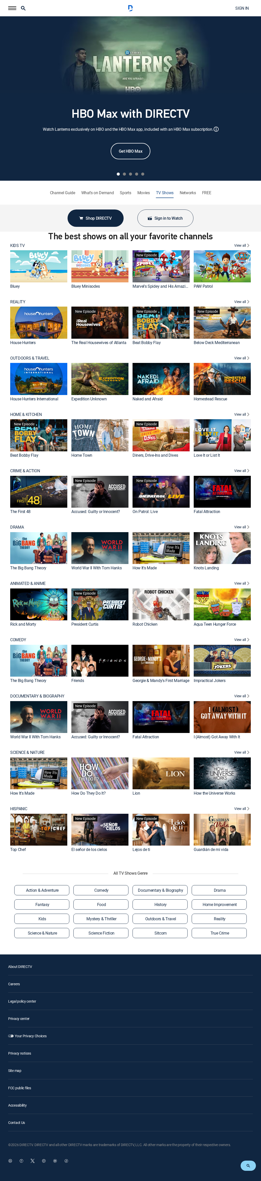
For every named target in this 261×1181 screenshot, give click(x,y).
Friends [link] (77, 680)
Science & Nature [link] (42, 933)
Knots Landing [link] (206, 568)
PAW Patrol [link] (203, 286)
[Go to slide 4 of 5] (136, 174)
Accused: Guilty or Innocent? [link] (95, 511)
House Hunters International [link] (34, 399)
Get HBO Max (130, 151)
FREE (206, 192)
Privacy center (19, 1018)
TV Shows (165, 192)
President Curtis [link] (84, 624)
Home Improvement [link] (220, 904)
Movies (143, 192)
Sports (125, 192)
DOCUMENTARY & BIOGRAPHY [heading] (37, 696)
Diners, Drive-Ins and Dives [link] (155, 455)
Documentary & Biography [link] (160, 890)
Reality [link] (220, 919)
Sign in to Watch (168, 218)
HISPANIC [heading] (18, 808)
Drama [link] (220, 890)
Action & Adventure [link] (42, 890)
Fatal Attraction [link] (207, 511)
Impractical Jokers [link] (209, 680)
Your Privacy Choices (30, 1035)
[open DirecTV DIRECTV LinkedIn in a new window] (10, 1161)
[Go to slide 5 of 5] (142, 174)
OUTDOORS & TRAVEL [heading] (29, 358)
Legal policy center (22, 1001)
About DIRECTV (20, 966)
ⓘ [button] (216, 129)
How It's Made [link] (145, 568)
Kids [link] (42, 919)
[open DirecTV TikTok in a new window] (66, 1161)
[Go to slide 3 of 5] (130, 174)
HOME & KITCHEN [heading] (26, 414)
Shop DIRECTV (98, 218)
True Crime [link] (220, 933)
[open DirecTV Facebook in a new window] (21, 1161)
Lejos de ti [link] (141, 849)
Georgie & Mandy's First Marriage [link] (161, 680)
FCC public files (19, 1087)
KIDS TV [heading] (17, 245)
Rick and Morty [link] (23, 624)
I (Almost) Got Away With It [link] (217, 737)
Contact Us (16, 1122)
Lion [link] (136, 793)
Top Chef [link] (18, 849)
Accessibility (17, 1105)
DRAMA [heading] (17, 527)
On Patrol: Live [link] (145, 511)
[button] (12, 8)
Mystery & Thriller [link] (101, 919)
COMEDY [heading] (18, 639)
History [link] (160, 904)
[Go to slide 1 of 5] (118, 174)
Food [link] (101, 904)
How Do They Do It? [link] (88, 793)
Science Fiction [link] (101, 933)
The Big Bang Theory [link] (28, 568)
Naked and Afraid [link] (148, 399)
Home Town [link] (81, 455)
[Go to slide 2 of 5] (124, 174)
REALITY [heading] (17, 302)
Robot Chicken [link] (145, 624)
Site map (14, 1070)
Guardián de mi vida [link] (211, 849)
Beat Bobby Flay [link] (147, 342)
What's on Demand (97, 192)
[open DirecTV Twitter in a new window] (33, 1161)
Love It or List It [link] (207, 455)
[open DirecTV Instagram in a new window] (44, 1161)
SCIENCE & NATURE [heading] (27, 752)
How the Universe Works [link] (214, 793)
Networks (188, 192)
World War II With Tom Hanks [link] (96, 568)
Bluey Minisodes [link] (85, 286)
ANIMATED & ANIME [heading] (28, 583)
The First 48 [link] (20, 511)
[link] (38, 266)
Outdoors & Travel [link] (160, 919)
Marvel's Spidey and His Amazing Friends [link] (168, 286)
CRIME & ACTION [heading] (25, 471)
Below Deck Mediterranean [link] (217, 342)
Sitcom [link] (160, 933)
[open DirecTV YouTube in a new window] (55, 1161)
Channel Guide (62, 192)
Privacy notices (19, 1053)
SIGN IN (242, 8)
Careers (14, 983)
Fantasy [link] (42, 904)
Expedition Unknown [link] (89, 399)
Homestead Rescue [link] (210, 399)
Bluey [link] (15, 286)
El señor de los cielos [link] (89, 849)
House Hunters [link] (23, 342)
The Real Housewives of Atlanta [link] (98, 342)
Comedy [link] (101, 890)
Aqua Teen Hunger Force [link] (215, 624)
